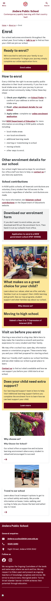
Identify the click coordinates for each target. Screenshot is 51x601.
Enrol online (25, 67)
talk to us (30, 40)
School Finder (37, 98)
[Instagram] (11, 561)
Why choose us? (25, 306)
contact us (39, 172)
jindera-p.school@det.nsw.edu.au (23, 539)
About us (12, 25)
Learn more (25, 405)
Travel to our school (14, 491)
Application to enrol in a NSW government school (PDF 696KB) (25, 235)
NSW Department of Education (20, 121)
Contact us (7, 368)
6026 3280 (13, 544)
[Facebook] (4, 561)
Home (4, 25)
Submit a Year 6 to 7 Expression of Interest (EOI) (25, 321)
